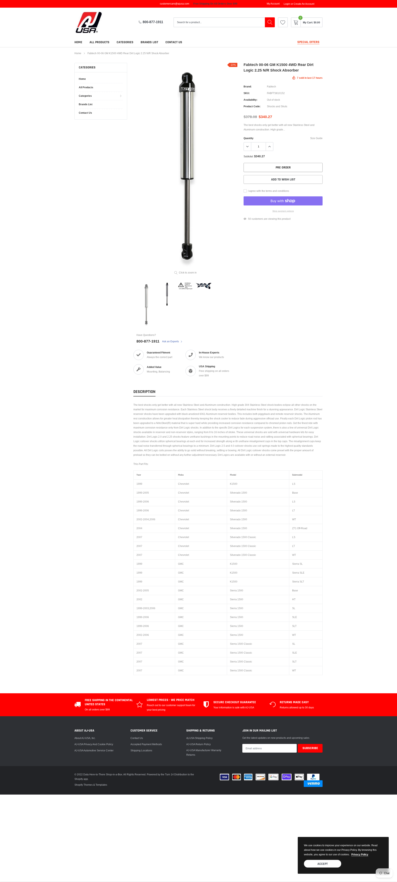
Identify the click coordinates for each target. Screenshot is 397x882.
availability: (250, 99)
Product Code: (252, 106)
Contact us (173, 42)
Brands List (149, 42)
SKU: (247, 93)
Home (78, 42)
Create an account (304, 4)
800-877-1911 (153, 22)
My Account (273, 3)
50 (249, 218)
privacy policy (359, 854)
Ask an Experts (170, 341)
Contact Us (136, 738)
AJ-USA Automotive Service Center (94, 750)
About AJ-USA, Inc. (85, 738)
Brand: (248, 86)
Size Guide (316, 138)
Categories (125, 42)
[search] (270, 22)
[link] (283, 22)
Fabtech (271, 86)
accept (322, 864)
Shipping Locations (141, 750)
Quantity (249, 138)
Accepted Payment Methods (146, 744)
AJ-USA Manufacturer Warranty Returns (203, 752)
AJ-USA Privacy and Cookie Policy (93, 744)
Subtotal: (249, 156)
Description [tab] (144, 391)
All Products (99, 42)
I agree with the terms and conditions (268, 190)
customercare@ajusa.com (174, 3)
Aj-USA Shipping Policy (199, 738)
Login (287, 4)
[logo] (92, 22)
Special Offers (308, 42)
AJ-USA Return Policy (198, 744)
